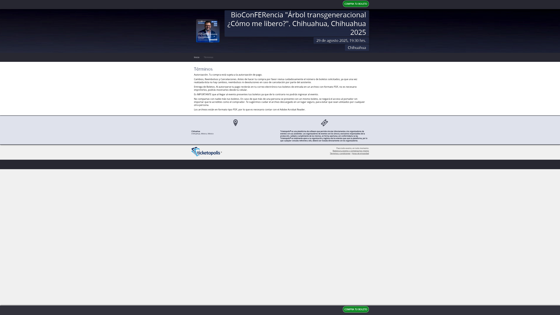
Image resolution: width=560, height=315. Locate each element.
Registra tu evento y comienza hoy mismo (351, 150)
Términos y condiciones (340, 153)
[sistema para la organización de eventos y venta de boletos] (205, 152)
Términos (208, 57)
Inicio (196, 57)
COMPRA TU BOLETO (356, 3)
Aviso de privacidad (360, 153)
